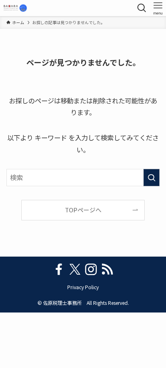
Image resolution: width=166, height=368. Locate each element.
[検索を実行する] (151, 177)
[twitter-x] (75, 269)
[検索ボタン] (142, 8)
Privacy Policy (83, 287)
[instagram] (91, 269)
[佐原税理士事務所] (15, 8)
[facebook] (59, 269)
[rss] (107, 269)
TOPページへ (83, 210)
